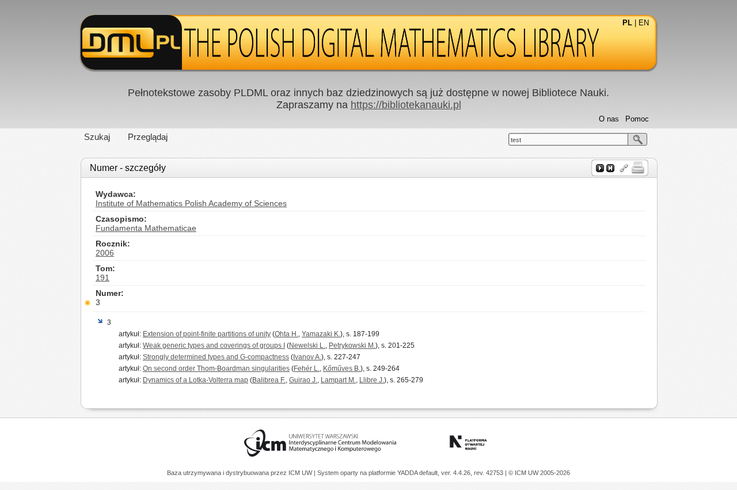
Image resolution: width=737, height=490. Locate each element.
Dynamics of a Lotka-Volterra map (195, 380)
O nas (609, 119)
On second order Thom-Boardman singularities (216, 368)
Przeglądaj (148, 137)
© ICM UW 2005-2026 (539, 472)
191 (102, 277)
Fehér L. (307, 368)
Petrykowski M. (352, 345)
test (516, 139)
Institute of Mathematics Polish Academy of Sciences (191, 203)
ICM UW (301, 472)
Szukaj (97, 137)
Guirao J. (303, 380)
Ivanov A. (307, 357)
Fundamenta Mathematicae (146, 228)
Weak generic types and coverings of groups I (214, 345)
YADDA (408, 472)
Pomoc (637, 119)
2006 (105, 252)
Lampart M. (338, 380)
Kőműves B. (341, 368)
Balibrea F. (269, 380)
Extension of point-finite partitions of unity (207, 334)
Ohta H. (286, 334)
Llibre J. (371, 380)
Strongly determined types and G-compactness (216, 357)
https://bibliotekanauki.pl (406, 105)
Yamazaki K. (321, 334)
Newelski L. (307, 345)
